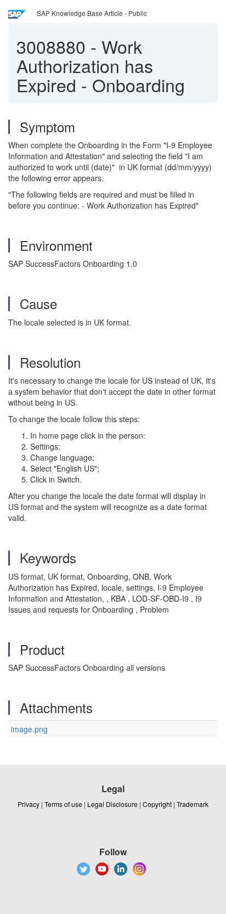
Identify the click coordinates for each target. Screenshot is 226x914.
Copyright (157, 804)
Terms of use (63, 804)
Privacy (28, 804)
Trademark (192, 804)
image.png (29, 729)
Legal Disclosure (112, 804)
